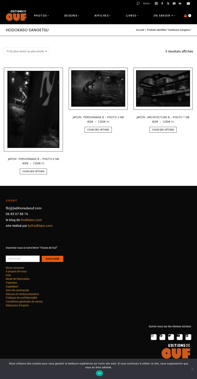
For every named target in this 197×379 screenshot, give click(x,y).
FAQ (8, 275)
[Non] (192, 369)
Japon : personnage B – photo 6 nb (33, 159)
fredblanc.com (31, 220)
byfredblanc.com (40, 226)
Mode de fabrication (18, 278)
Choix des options (33, 171)
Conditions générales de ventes (24, 301)
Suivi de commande (17, 290)
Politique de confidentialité (21, 297)
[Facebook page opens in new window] (162, 3)
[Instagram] (154, 337)
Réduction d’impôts (17, 305)
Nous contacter (15, 267)
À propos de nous (16, 271)
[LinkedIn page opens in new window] (180, 3)
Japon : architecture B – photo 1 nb (163, 117)
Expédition (12, 286)
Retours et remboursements (22, 294)
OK (99, 373)
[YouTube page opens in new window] (174, 3)
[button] (57, 3)
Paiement (11, 282)
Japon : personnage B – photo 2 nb (98, 117)
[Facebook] (162, 337)
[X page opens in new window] (168, 3)
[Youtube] (180, 337)
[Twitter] (171, 337)
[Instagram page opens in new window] (156, 3)
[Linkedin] (188, 337)
